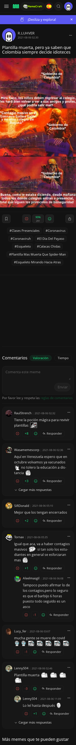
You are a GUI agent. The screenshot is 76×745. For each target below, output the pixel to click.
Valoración (40, 358)
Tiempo (63, 358)
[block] (70, 35)
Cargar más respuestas (35, 490)
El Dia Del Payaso (51, 238)
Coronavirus (56, 230)
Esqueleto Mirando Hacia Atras (38, 262)
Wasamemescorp (26, 450)
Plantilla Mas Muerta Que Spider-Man (38, 254)
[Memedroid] (15, 6)
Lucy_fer (20, 631)
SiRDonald (21, 506)
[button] (58, 6)
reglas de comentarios (57, 398)
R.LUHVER (26, 33)
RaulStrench (22, 413)
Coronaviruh (22, 238)
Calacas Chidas (49, 246)
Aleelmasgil (31, 578)
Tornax (19, 537)
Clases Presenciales (25, 230)
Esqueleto (24, 246)
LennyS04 (21, 668)
